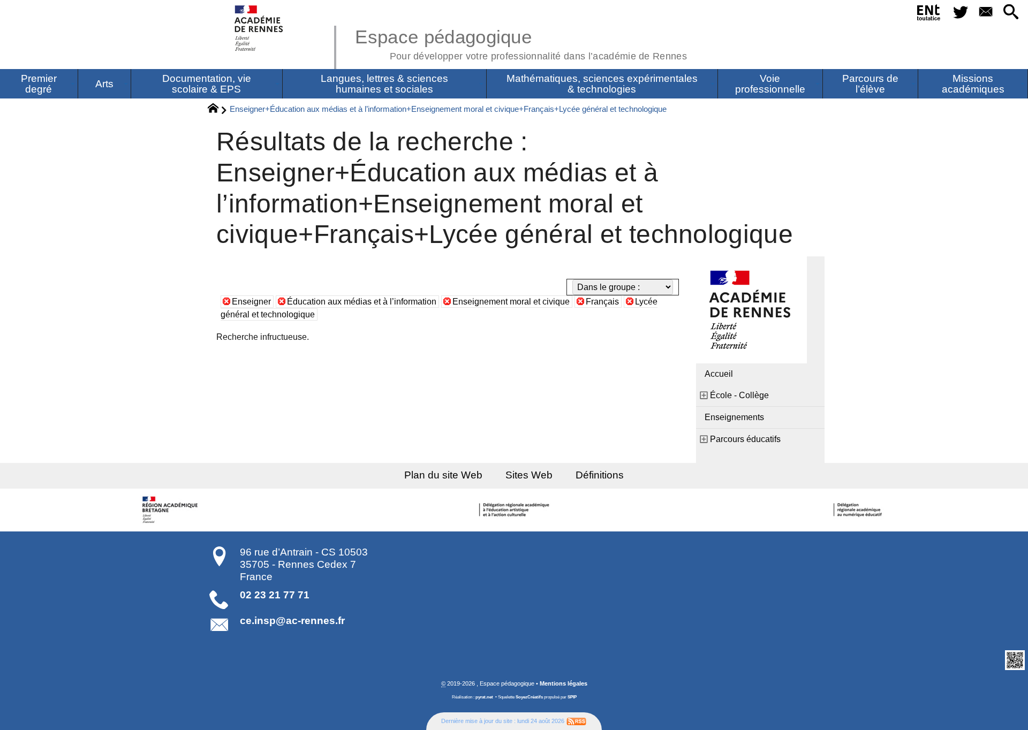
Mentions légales (563, 683)
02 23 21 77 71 (274, 594)
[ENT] (929, 14)
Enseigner (251, 301)
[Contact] (985, 12)
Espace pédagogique (521, 42)
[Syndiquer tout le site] (576, 721)
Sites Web (529, 475)
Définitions (600, 475)
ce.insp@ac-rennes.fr (292, 620)
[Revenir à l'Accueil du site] (218, 110)
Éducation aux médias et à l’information (361, 301)
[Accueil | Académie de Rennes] (171, 510)
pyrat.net (484, 697)
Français (602, 301)
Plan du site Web (443, 475)
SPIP (572, 697)
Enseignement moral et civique (511, 301)
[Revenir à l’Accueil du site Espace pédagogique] (259, 28)
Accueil (719, 373)
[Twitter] (960, 12)
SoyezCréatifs (529, 697)
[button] (1011, 12)
